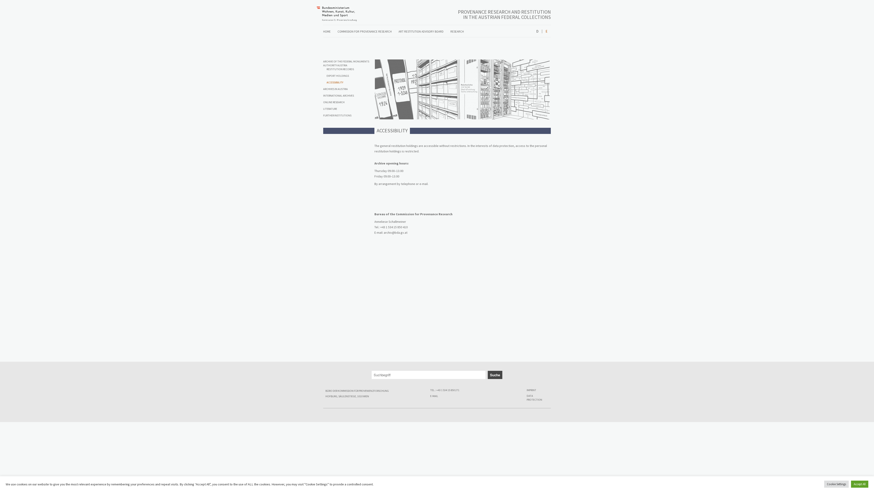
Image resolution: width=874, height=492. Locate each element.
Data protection (534, 397)
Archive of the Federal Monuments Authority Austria (346, 63)
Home (327, 31)
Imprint (531, 390)
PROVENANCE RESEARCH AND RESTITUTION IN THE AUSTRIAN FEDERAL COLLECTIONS (504, 14)
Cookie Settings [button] (836, 484)
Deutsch (537, 31)
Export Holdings (338, 75)
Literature (330, 108)
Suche (495, 374)
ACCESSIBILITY (335, 82)
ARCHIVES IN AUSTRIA (335, 89)
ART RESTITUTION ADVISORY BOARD (421, 31)
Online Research (334, 102)
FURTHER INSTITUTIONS (337, 115)
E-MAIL (434, 396)
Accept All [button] (860, 484)
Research (457, 31)
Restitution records (340, 69)
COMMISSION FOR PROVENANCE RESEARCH (365, 31)
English (546, 31)
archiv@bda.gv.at (395, 233)
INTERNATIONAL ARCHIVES (338, 95)
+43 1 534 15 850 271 (447, 390)
